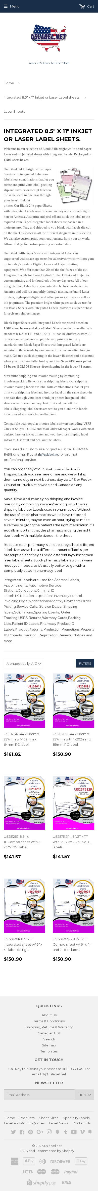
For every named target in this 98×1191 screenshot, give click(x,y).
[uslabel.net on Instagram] (49, 1133)
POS (24, 1151)
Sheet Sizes (48, 1118)
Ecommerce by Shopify (55, 1151)
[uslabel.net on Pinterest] (30, 1133)
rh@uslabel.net (49, 454)
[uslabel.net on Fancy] (90, 1133)
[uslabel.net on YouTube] (74, 1133)
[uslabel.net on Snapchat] (57, 1133)
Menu (14, 6)
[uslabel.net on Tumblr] (65, 1133)
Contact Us (81, 1123)
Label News (58, 1123)
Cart (90, 6)
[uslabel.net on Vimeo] (82, 1133)
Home (9, 83)
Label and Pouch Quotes (24, 1123)
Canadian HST (49, 1033)
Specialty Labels (76, 1118)
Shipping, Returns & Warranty (49, 1027)
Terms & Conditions (49, 1021)
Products (27, 1118)
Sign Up (84, 1095)
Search (49, 1039)
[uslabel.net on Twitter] (13, 1133)
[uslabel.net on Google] (39, 1133)
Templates (49, 1051)
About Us (49, 1015)
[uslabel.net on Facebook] (22, 1133)
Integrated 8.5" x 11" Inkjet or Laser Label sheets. (42, 97)
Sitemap (49, 1045)
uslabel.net (53, 1146)
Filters (85, 663)
